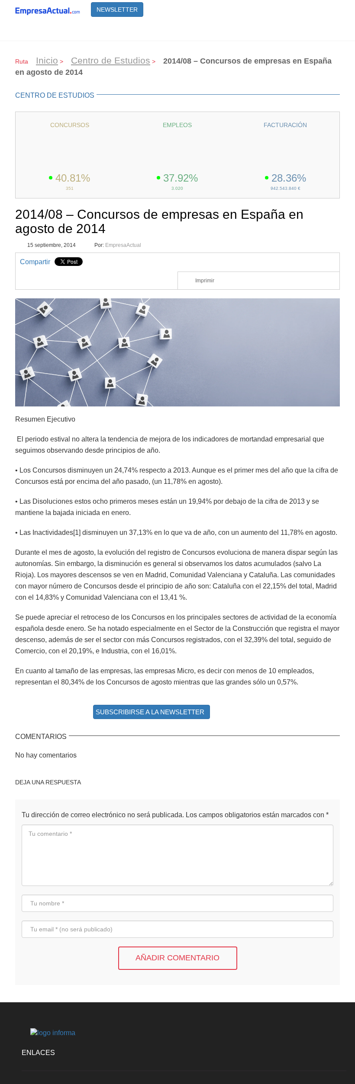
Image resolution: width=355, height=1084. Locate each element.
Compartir (35, 261)
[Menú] (329, 30)
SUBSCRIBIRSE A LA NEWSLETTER (150, 712)
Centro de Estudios (110, 60)
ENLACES (38, 1052)
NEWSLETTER (117, 9)
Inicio (47, 60)
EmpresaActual (123, 245)
